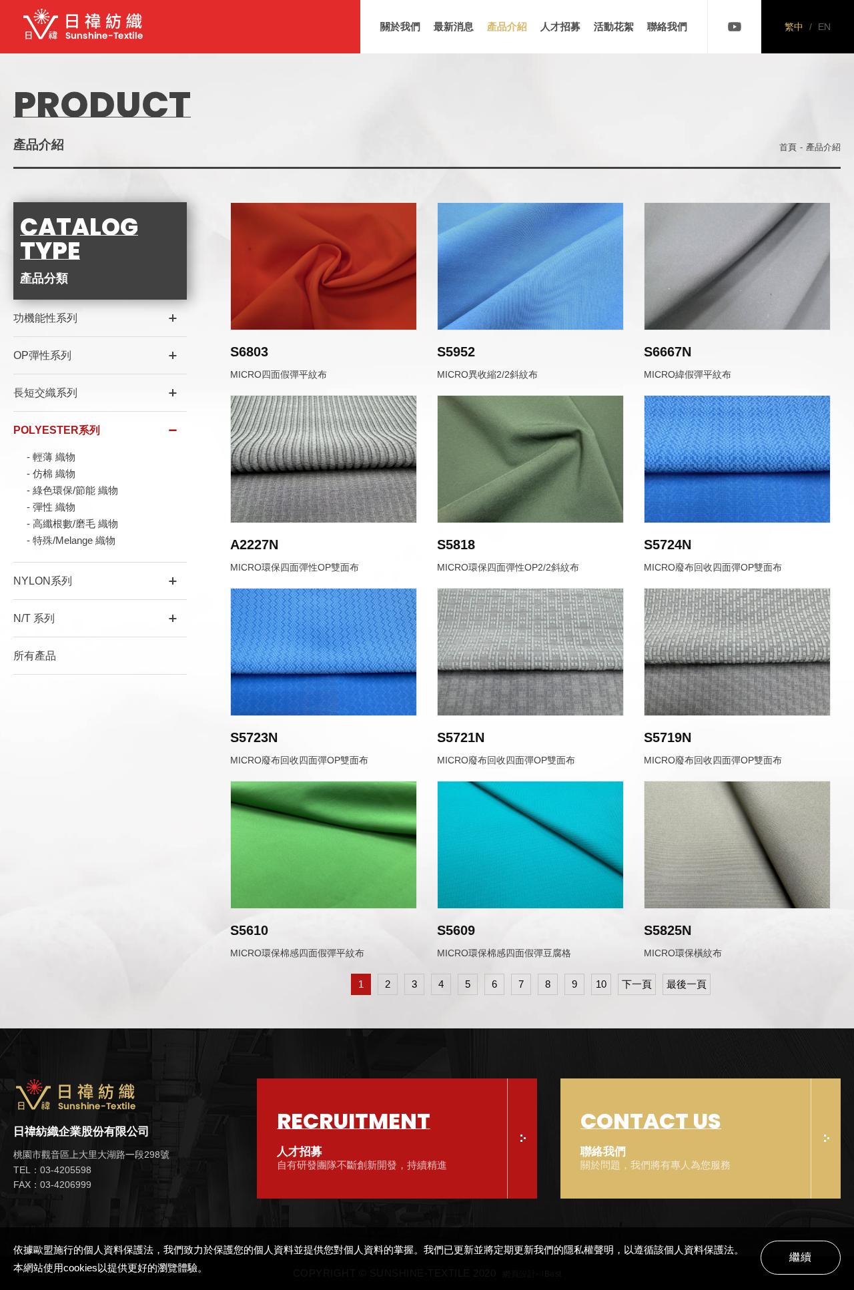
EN (824, 26)
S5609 (456, 930)
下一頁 (637, 984)
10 (601, 984)
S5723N (254, 737)
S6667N (667, 351)
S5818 (456, 544)
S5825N (667, 930)
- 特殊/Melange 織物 (71, 540)
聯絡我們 (667, 26)
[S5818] (530, 459)
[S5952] (530, 266)
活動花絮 (614, 26)
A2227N (254, 544)
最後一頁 (687, 984)
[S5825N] (737, 844)
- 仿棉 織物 (51, 473)
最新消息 (454, 26)
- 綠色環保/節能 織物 (72, 490)
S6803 (249, 351)
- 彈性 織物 (51, 507)
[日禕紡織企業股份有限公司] (83, 26)
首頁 (788, 147)
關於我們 (400, 26)
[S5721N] (530, 652)
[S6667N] (737, 266)
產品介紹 (507, 26)
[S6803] (323, 266)
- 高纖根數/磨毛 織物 (72, 523)
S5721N (460, 737)
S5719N (667, 737)
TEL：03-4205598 (52, 1170)
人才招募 (560, 26)
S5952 (456, 351)
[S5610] (323, 844)
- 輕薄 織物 (51, 456)
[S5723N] (323, 652)
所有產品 (34, 655)
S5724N (667, 544)
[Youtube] (734, 27)
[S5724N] (737, 459)
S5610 (249, 930)
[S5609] (530, 844)
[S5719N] (737, 652)
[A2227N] (323, 459)
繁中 (794, 26)
